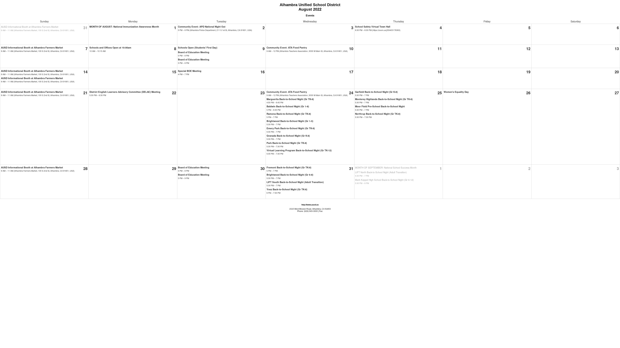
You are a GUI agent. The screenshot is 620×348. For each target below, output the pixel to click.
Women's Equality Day (456, 91)
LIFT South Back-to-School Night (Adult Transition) (295, 182)
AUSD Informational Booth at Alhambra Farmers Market (29, 26)
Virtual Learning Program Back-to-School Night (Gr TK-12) (299, 150)
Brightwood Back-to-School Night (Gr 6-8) (290, 174)
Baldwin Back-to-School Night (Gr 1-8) (288, 106)
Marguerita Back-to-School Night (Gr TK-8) (290, 99)
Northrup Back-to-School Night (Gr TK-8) (377, 113)
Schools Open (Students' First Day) (197, 47)
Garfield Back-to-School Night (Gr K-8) (376, 91)
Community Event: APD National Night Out (201, 26)
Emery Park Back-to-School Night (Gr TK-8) (291, 128)
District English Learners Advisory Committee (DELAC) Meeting (124, 91)
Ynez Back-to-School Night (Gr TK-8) (287, 189)
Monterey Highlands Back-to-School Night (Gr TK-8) (384, 99)
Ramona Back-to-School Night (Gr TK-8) (289, 113)
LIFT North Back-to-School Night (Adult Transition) (381, 172)
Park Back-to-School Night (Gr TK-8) (287, 143)
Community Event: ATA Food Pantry (287, 47)
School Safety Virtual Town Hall (372, 26)
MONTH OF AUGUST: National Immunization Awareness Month (124, 26)
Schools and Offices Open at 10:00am (110, 47)
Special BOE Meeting (189, 70)
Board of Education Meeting (193, 52)
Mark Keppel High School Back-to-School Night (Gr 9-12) (384, 179)
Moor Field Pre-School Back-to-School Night (380, 106)
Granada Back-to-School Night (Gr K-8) (288, 135)
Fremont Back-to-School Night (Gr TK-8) (289, 167)
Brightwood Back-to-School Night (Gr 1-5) (290, 121)
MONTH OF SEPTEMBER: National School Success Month (386, 167)
